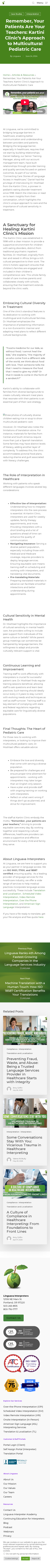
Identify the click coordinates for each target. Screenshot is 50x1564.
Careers (7, 1496)
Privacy (7, 1536)
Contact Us (14, 1318)
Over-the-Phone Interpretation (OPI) (23, 1406)
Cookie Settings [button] (11, 1558)
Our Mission (9, 1484)
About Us (8, 1479)
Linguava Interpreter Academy (20, 1514)
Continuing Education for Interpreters (23, 1518)
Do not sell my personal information (22, 1554)
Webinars (8, 1531)
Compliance (12, 1049)
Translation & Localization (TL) (19, 1431)
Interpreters (26, 1132)
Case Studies (16, 14)
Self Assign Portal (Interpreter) (19, 1449)
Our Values (9, 1488)
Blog (5, 1523)
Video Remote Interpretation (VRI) (22, 1415)
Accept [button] (25, 1558)
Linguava (17, 56)
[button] (42, 2)
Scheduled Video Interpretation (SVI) (23, 1411)
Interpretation (32, 14)
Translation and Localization (20, 1053)
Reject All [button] (35, 1558)
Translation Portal (13, 1453)
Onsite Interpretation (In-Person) (21, 1419)
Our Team (8, 1492)
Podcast (7, 1527)
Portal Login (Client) (14, 1445)
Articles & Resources (23, 75)
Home (6, 75)
